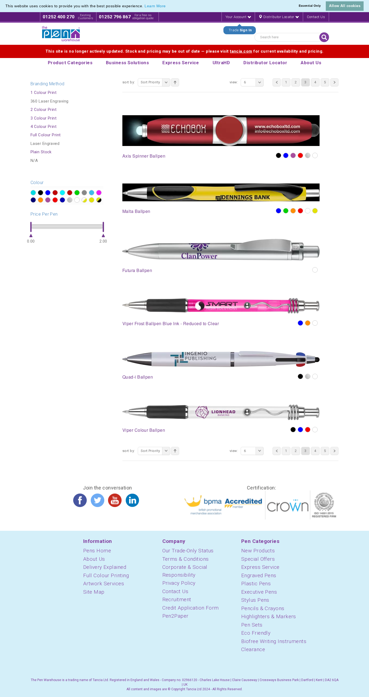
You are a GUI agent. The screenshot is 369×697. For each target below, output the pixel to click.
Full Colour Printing (106, 575)
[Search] (324, 37)
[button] (168, 6)
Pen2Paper (175, 616)
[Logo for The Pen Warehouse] (61, 33)
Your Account (236, 17)
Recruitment (176, 599)
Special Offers (258, 559)
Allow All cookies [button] (344, 6)
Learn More (155, 6)
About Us (94, 559)
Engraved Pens (258, 575)
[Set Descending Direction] (175, 82)
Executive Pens (259, 592)
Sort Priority (150, 82)
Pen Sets (252, 625)
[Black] (278, 155)
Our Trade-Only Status (188, 551)
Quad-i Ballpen (137, 377)
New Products (258, 551)
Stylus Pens (255, 600)
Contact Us (316, 17)
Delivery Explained (104, 567)
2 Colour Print (43, 109)
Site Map (94, 592)
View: (234, 82)
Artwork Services (103, 583)
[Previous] (277, 82)
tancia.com (241, 51)
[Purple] (293, 155)
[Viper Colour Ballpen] (221, 412)
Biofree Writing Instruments (273, 641)
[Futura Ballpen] (221, 249)
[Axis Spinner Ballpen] (221, 130)
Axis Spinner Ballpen (143, 156)
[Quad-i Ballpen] (221, 358)
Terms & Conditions (185, 559)
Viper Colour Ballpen (143, 430)
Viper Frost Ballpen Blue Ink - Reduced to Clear (170, 323)
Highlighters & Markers (268, 616)
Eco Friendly (255, 633)
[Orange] (293, 210)
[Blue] (286, 155)
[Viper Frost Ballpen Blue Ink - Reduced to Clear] (221, 305)
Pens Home (97, 551)
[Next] (334, 82)
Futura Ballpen (137, 270)
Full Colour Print (46, 134)
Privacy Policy (179, 583)
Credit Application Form (190, 608)
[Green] (286, 210)
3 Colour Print (43, 118)
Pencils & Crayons (262, 608)
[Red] (300, 155)
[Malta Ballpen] (221, 192)
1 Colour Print (43, 92)
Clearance (253, 649)
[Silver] (307, 155)
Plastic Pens (256, 583)
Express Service (260, 567)
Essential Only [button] (310, 5)
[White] (315, 155)
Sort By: (128, 82)
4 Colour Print (43, 126)
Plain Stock (41, 151)
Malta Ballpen (136, 211)
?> (33, 192)
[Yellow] (315, 210)
